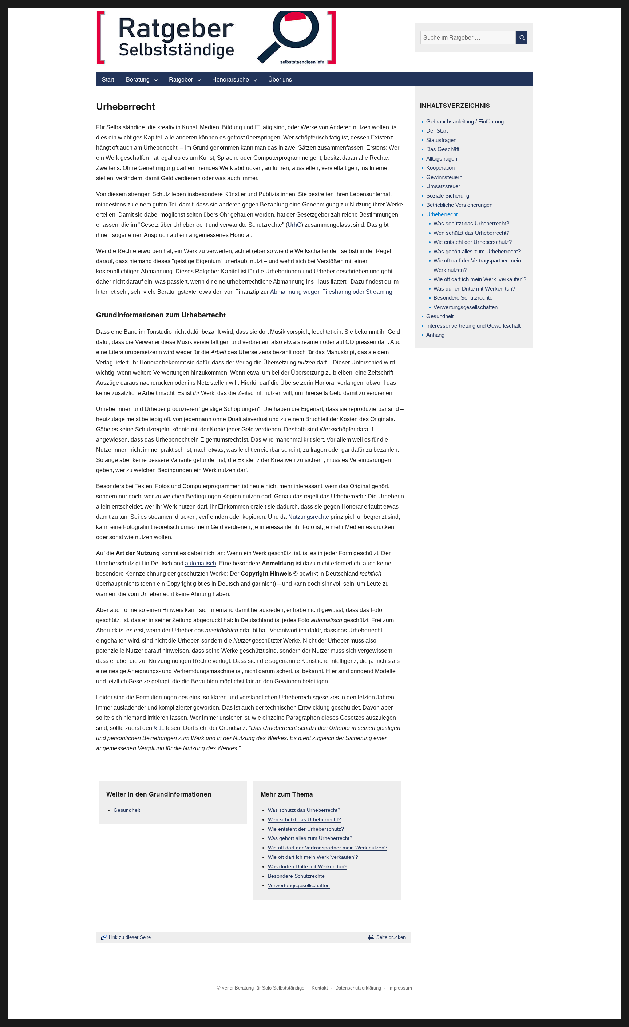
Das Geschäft (442, 149)
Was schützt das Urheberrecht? (304, 810)
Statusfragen (441, 140)
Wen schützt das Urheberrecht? (304, 819)
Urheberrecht (442, 214)
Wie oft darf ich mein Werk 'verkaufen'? (313, 857)
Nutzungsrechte (308, 517)
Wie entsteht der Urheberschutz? (306, 829)
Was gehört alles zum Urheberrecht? (310, 838)
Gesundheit (127, 810)
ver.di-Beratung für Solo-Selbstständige (263, 988)
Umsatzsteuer (443, 186)
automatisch (200, 563)
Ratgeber (181, 79)
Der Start (437, 130)
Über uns (280, 79)
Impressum (400, 988)
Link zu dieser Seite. (130, 937)
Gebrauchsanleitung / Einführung (465, 121)
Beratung (138, 79)
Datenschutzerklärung (358, 988)
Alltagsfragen (441, 158)
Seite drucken (391, 937)
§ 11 (159, 728)
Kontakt (320, 988)
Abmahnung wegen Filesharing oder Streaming (331, 292)
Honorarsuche (230, 79)
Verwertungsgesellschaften (299, 885)
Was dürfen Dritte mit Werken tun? (307, 866)
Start (108, 79)
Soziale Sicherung (447, 196)
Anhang (435, 335)
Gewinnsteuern (444, 177)
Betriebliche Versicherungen (459, 205)
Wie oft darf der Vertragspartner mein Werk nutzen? (327, 847)
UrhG (294, 225)
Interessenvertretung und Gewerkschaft (473, 326)
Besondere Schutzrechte (296, 876)
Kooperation (440, 168)
